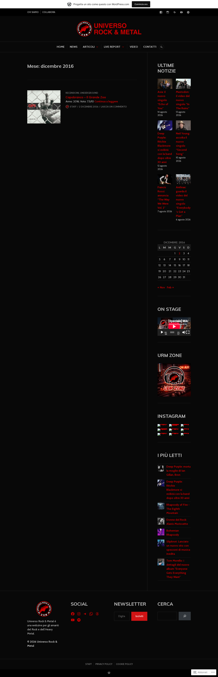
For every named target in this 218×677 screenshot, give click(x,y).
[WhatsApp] (91, 614)
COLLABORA (48, 12)
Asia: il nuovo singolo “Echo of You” (163, 100)
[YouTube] (181, 12)
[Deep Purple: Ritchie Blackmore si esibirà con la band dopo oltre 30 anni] (165, 125)
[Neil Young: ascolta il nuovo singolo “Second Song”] (183, 125)
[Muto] (184, 332)
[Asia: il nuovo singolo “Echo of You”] (165, 84)
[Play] (162, 332)
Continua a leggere (106, 101)
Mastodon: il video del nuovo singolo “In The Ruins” (183, 100)
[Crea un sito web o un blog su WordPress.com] (109, 673)
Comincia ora (141, 4)
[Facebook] (161, 12)
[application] (174, 326)
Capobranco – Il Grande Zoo (86, 97)
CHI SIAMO (33, 12)
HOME (61, 46)
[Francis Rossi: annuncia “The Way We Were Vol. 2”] (165, 179)
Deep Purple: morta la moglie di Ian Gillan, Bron (178, 470)
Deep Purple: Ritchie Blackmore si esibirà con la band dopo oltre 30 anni (178, 490)
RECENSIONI (72, 92)
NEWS (73, 46)
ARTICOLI (89, 46)
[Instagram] (167, 12)
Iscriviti (139, 616)
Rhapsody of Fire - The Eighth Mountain (178, 509)
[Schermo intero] (188, 332)
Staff (73, 106)
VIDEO (134, 46)
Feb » (170, 287)
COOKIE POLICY (124, 664)
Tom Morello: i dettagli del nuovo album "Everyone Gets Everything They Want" (177, 569)
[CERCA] (161, 47)
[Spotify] (188, 12)
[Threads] (97, 614)
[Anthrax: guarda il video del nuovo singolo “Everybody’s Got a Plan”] (183, 179)
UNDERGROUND (89, 92)
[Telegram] (174, 12)
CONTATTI (149, 46)
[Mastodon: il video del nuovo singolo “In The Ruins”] (183, 84)
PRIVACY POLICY (103, 664)
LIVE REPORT (112, 46)
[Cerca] (185, 616)
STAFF (88, 664)
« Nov (161, 287)
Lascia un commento (114, 106)
